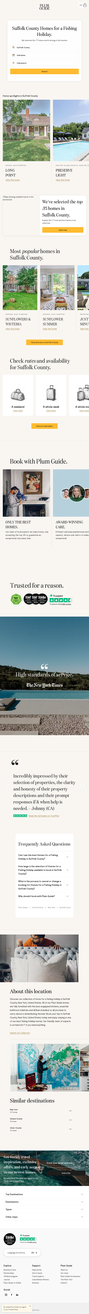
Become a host (10, 1270)
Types (9, 1209)
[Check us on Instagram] (6, 1294)
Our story (64, 1273)
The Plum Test (67, 1279)
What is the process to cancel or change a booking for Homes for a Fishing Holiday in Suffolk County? (40, 885)
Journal (7, 1279)
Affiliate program (11, 1276)
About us (64, 1270)
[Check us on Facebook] (11, 1294)
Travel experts (38, 1276)
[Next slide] (82, 785)
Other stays (12, 1216)
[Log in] (82, 5)
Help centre (37, 1270)
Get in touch (37, 1273)
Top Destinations (14, 1194)
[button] (44, 5)
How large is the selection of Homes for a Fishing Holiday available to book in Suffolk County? (40, 870)
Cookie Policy (13, 1309)
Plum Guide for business (70, 1276)
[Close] (30, 1306)
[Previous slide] (7, 785)
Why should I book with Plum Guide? (36, 896)
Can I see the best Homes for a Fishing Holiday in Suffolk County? (38, 856)
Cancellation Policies (40, 1279)
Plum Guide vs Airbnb (12, 1282)
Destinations (12, 1201)
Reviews (35, 1282)
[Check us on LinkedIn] (17, 1294)
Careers (64, 1282)
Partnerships (9, 1273)
